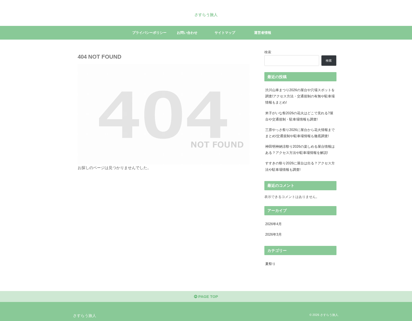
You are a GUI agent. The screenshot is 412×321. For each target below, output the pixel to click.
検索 (267, 52)
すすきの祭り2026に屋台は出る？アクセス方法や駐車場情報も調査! (300, 166)
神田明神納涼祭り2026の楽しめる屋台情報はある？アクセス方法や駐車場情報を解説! (300, 149)
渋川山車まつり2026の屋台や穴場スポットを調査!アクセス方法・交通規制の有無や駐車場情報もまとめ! (300, 96)
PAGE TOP (207, 296)
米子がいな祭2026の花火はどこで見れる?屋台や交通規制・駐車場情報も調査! (299, 116)
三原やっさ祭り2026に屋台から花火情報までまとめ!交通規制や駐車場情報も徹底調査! (300, 133)
